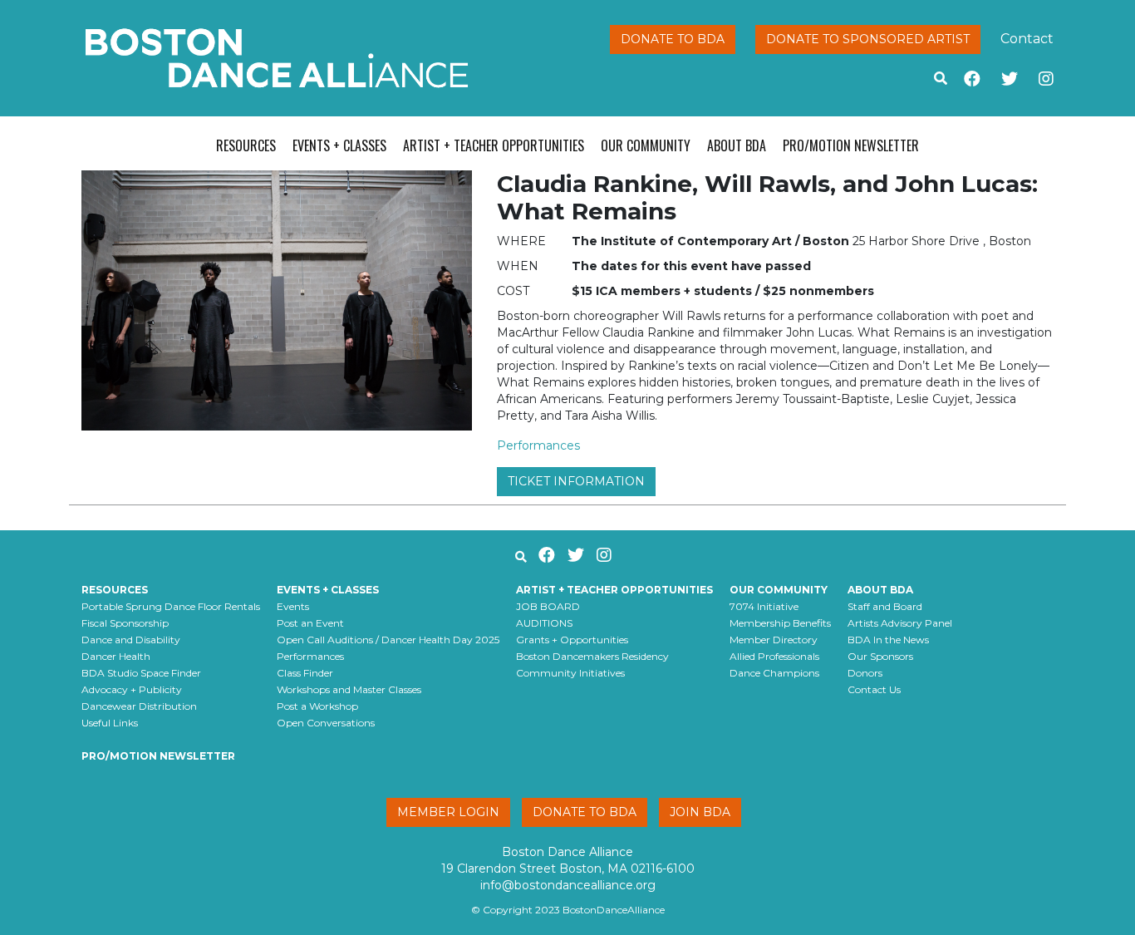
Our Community (645, 145)
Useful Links (109, 722)
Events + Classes (339, 145)
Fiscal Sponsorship (125, 623)
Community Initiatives (570, 673)
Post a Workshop (317, 706)
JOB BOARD (548, 606)
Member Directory (774, 639)
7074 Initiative (764, 606)
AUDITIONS (544, 623)
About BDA (736, 145)
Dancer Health (115, 656)
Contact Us (874, 689)
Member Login (448, 812)
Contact (1027, 39)
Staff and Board (885, 606)
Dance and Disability (130, 639)
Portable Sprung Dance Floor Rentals (170, 606)
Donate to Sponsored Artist (868, 39)
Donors (865, 673)
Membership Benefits (780, 623)
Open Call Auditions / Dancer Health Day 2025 (388, 639)
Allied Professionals (774, 656)
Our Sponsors (880, 656)
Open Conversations (326, 722)
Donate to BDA (673, 39)
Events (293, 606)
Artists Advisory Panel (900, 623)
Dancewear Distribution (139, 706)
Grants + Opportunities (572, 639)
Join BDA (700, 812)
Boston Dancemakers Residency (592, 656)
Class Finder (305, 673)
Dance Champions (774, 673)
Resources (246, 145)
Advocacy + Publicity (131, 689)
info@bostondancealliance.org (568, 885)
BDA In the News (888, 639)
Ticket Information (576, 481)
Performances (538, 445)
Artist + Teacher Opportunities (493, 145)
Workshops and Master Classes (349, 689)
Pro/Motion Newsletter (851, 145)
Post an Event (310, 623)
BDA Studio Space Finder (141, 673)
